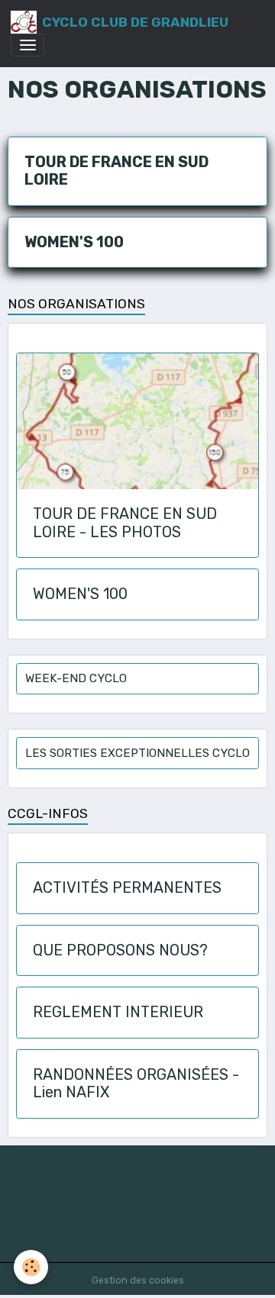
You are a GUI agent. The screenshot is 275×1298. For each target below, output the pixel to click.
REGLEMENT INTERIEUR (118, 1012)
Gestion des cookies (138, 1280)
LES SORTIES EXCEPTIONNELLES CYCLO (137, 753)
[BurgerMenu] (27, 45)
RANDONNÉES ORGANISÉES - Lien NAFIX (136, 1084)
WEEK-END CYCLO (76, 678)
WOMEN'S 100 (74, 242)
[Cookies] (31, 1267)
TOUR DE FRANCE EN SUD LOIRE (116, 171)
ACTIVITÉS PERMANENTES (127, 888)
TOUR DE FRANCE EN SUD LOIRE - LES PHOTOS (125, 523)
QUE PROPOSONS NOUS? (120, 950)
